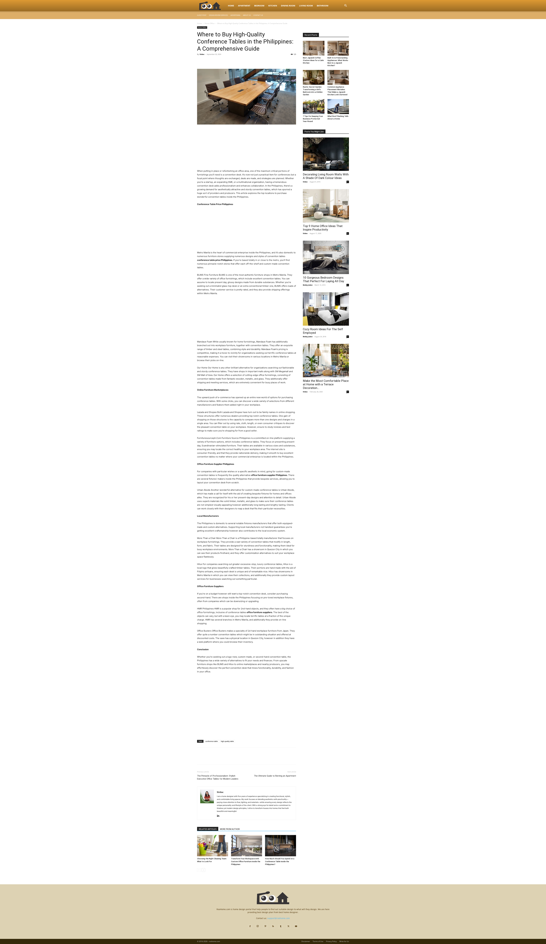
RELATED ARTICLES (208, 829)
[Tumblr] (281, 926)
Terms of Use (318, 941)
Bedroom (259, 5)
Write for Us (344, 941)
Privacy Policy (331, 941)
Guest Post (201, 15)
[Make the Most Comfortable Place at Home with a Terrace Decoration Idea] (326, 360)
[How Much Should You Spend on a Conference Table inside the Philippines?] (280, 845)
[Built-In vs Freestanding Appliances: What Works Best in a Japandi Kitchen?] (338, 48)
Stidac (202, 54)
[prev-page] (199, 870)
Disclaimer (305, 941)
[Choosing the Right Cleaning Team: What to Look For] (212, 845)
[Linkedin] (219, 816)
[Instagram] (257, 926)
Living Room (306, 5)
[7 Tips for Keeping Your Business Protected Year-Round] (313, 106)
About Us (247, 15)
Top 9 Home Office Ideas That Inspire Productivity (323, 227)
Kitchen (272, 5)
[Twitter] (206, 61)
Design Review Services (218, 15)
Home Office (210, 23)
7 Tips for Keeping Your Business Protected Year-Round (313, 118)
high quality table (227, 741)
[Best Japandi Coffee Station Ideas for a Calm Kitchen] (313, 48)
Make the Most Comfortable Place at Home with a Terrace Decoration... (326, 384)
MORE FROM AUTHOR (230, 829)
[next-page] (203, 870)
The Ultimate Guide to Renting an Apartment (275, 776)
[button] (345, 6)
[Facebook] (200, 61)
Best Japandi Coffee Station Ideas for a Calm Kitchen (313, 60)
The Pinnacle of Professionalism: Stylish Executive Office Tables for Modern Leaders (217, 777)
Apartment (244, 5)
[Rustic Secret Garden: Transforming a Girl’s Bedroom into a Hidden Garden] (313, 77)
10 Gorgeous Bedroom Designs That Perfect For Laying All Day (323, 279)
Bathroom (322, 5)
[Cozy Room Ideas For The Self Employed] (326, 309)
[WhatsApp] (219, 61)
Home (231, 5)
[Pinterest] (213, 61)
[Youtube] (296, 926)
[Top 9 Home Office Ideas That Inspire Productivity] (326, 205)
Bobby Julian (308, 285)
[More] (226, 61)
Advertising (235, 15)
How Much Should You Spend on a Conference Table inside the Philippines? (279, 861)
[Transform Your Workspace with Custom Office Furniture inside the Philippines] (246, 845)
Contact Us (258, 15)
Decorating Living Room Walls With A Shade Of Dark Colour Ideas (326, 176)
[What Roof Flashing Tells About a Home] (338, 106)
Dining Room (288, 5)
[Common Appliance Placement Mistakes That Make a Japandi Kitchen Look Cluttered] (338, 77)
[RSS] (273, 926)
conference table (211, 741)
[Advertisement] (246, 148)
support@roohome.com (278, 918)
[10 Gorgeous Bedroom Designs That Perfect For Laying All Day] (326, 257)
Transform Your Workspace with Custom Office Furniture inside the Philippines (245, 861)
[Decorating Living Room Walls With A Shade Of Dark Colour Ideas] (326, 154)
